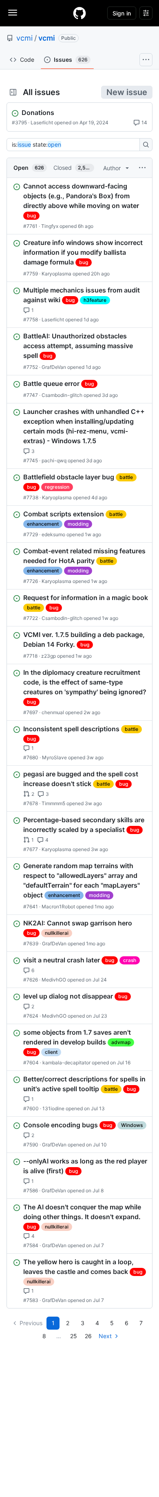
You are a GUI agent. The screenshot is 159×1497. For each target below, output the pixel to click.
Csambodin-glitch (62, 395)
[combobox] (75, 145)
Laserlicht (42, 122)
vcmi (24, 38)
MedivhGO (54, 980)
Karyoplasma (56, 274)
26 (88, 1335)
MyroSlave (54, 757)
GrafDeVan (54, 367)
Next (105, 1335)
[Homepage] (79, 12)
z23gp (48, 656)
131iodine (53, 1108)
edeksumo (53, 534)
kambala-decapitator (66, 1062)
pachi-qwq (54, 460)
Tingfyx (49, 226)
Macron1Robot (58, 906)
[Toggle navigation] (13, 12)
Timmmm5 (53, 803)
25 (73, 1335)
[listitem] (79, 206)
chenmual (53, 712)
